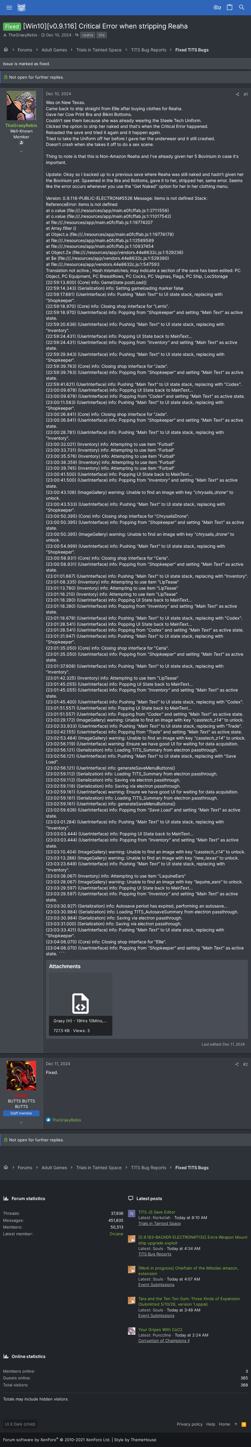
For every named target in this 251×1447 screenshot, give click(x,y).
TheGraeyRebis (22, 34)
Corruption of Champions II (163, 1340)
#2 (245, 1064)
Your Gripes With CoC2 (160, 1329)
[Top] (236, 1424)
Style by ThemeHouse (135, 1439)
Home (224, 1424)
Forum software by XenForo (57, 1439)
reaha (87, 34)
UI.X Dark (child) (20, 1424)
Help (210, 1424)
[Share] (237, 94)
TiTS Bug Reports (154, 1253)
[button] (9, 7)
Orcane (116, 1233)
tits (102, 34)
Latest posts (149, 1198)
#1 (246, 94)
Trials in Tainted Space (159, 1223)
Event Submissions (156, 1284)
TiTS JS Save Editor (156, 1212)
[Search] (242, 7)
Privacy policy (190, 1424)
